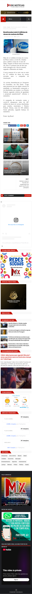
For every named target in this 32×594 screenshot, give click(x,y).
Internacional (22, 461)
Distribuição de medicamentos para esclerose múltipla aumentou (15, 172)
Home (4, 27)
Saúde (8, 27)
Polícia (15, 464)
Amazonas (4, 455)
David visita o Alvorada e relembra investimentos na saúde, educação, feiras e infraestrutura (18, 345)
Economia (10, 458)
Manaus (10, 464)
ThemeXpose (19, 592)
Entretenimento (6, 461)
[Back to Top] (16, 590)
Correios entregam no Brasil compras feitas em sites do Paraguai (19, 331)
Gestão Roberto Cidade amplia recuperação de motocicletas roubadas (17, 324)
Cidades (4, 458)
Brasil (25, 455)
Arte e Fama (12, 455)
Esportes (14, 461)
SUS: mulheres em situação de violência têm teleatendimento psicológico (15, 139)
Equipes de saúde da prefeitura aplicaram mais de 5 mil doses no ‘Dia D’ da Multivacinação (15, 154)
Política (21, 464)
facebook (28, 195)
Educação (18, 458)
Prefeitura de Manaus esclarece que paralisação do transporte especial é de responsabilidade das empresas (19, 338)
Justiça (3, 464)
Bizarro (20, 455)
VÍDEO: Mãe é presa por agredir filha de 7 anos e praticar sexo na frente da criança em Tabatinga (16, 357)
